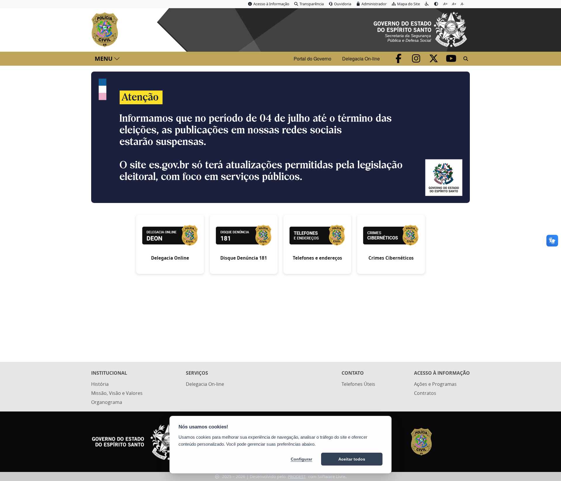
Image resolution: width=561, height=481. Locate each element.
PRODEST (297, 476)
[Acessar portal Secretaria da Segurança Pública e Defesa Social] (420, 28)
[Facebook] (399, 60)
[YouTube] (451, 60)
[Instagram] (416, 60)
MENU (103, 58)
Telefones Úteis (358, 384)
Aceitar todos (351, 459)
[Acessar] (280, 137)
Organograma (106, 402)
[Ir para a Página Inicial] (105, 29)
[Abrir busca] (466, 58)
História (100, 384)
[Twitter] (434, 60)
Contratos (425, 393)
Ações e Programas (435, 384)
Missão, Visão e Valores (117, 393)
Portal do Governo (312, 58)
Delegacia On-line (361, 58)
